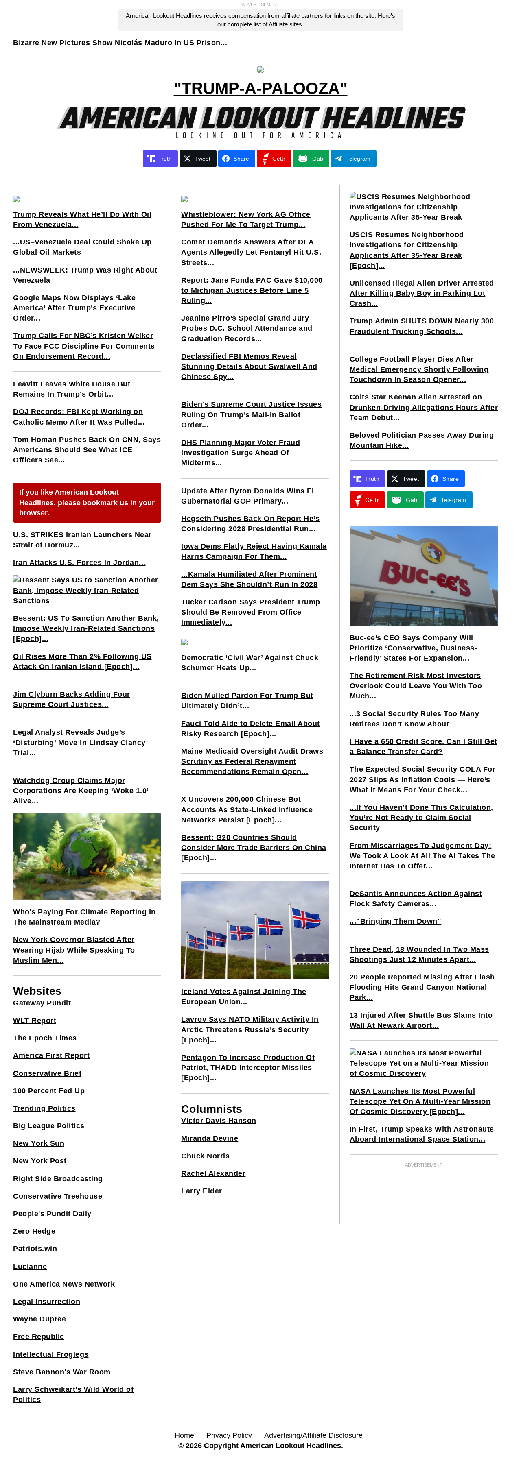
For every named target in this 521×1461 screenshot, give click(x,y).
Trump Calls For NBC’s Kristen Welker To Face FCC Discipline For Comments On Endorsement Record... (84, 345)
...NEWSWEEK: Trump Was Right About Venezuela (85, 275)
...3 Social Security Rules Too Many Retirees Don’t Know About (414, 719)
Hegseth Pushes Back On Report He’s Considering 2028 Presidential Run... (250, 524)
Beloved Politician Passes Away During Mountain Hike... (422, 440)
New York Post (40, 1161)
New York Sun (38, 1143)
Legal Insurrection (46, 1301)
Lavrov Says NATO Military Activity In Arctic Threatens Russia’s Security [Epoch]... (250, 1029)
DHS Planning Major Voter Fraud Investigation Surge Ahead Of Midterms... (240, 452)
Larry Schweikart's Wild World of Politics (73, 1394)
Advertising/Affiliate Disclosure (313, 1435)
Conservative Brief (47, 1073)
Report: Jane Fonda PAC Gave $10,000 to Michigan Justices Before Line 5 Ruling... (252, 290)
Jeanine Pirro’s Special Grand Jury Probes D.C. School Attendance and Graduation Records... (247, 328)
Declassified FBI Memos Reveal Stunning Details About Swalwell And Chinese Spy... (249, 366)
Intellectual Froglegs (51, 1354)
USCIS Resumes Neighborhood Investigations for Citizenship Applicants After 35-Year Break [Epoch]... (407, 250)
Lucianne (30, 1267)
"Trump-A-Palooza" (261, 88)
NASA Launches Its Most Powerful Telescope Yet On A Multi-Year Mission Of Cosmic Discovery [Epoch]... (420, 1101)
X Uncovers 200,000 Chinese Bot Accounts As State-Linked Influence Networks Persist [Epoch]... (247, 809)
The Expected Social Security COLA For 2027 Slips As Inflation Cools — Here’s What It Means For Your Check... (423, 779)
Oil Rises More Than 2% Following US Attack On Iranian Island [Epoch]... (82, 661)
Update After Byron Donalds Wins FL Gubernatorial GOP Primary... (248, 496)
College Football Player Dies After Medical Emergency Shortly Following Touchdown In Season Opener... (419, 369)
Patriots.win (35, 1249)
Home (184, 1435)
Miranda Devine (209, 1138)
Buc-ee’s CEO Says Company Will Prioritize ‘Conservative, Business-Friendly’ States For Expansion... (413, 648)
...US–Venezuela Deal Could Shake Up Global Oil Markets (82, 247)
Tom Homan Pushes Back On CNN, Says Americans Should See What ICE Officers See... (87, 450)
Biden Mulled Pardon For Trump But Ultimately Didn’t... (247, 700)
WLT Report (34, 1020)
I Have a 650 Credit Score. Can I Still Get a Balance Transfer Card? (423, 746)
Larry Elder (201, 1191)
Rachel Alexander (213, 1173)
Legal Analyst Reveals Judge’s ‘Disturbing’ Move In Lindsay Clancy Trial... (79, 742)
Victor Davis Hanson (218, 1120)
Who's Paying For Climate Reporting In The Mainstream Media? (84, 917)
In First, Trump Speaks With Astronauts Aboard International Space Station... (422, 1134)
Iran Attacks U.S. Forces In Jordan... (79, 562)
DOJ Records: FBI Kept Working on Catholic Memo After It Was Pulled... (78, 417)
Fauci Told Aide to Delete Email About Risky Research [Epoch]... (250, 729)
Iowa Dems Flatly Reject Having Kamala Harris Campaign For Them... (254, 551)
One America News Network (64, 1284)
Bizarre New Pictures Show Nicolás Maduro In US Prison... (120, 43)
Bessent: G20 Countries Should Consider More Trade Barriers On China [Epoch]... (253, 847)
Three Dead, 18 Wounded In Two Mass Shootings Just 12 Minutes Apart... (419, 954)
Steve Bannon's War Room (62, 1372)
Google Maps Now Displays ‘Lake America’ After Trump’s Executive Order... (74, 308)
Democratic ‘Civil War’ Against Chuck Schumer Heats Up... (249, 663)
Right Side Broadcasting (58, 1179)
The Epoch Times (45, 1038)
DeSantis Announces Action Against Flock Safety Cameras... (416, 899)
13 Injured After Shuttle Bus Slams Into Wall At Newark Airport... (421, 1020)
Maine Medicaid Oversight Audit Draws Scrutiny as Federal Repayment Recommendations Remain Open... (252, 761)
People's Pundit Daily (52, 1214)
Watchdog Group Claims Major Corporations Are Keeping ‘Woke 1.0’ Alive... (81, 790)
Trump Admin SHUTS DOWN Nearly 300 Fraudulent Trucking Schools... (422, 326)
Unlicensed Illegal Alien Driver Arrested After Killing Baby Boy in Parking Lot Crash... (422, 293)
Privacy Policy (229, 1435)
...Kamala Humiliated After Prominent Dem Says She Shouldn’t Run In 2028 (249, 579)
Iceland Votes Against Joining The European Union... (243, 997)
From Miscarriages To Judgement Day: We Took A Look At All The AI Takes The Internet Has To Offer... (422, 856)
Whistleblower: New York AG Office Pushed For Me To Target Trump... (246, 219)
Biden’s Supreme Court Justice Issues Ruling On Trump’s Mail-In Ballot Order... (251, 414)
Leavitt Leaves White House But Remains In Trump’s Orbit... (71, 389)
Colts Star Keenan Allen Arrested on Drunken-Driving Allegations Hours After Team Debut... (424, 407)
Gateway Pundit (42, 1003)
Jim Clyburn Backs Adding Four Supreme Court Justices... (71, 699)
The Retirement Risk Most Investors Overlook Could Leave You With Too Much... (416, 686)
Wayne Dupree (39, 1319)
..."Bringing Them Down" (396, 921)
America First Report (51, 1055)
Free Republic (38, 1336)
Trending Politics (44, 1108)
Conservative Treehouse (57, 1196)
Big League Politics (49, 1126)
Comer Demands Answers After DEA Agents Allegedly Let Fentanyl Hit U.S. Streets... (251, 252)
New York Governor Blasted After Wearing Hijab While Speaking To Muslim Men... (74, 949)
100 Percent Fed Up (49, 1091)
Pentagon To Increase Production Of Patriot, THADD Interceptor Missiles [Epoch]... (248, 1067)
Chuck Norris (205, 1156)
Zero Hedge (34, 1231)
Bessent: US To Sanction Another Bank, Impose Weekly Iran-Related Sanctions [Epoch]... (86, 628)
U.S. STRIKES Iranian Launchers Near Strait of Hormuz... (82, 540)
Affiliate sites (285, 24)
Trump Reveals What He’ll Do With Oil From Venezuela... (82, 219)
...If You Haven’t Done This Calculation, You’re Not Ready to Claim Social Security (421, 817)
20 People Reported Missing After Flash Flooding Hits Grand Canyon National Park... (422, 987)
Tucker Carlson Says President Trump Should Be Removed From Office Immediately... (250, 612)
